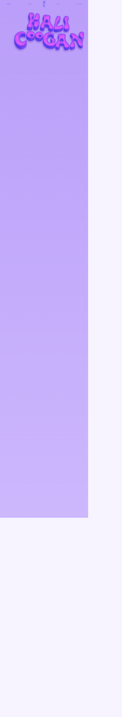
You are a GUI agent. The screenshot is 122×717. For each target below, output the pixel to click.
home (9, 4)
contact (79, 4)
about (30, 4)
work (58, 4)
